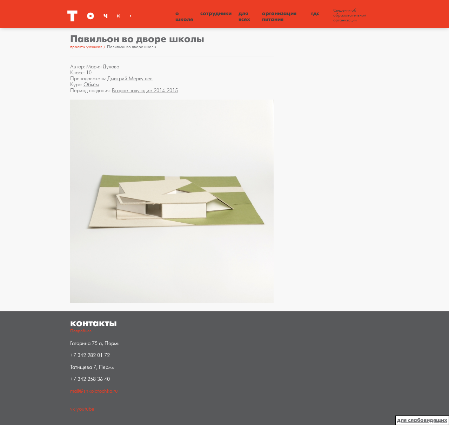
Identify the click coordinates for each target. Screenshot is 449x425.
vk (72, 409)
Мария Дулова (102, 66)
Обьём (91, 84)
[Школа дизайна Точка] (119, 16)
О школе (184, 16)
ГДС (315, 13)
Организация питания (279, 16)
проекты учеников (86, 46)
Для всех (244, 16)
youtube (85, 409)
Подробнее (81, 330)
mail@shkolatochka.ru (94, 391)
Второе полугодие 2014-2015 (145, 90)
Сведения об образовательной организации (349, 15)
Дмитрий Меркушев (130, 78)
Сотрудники (216, 13)
